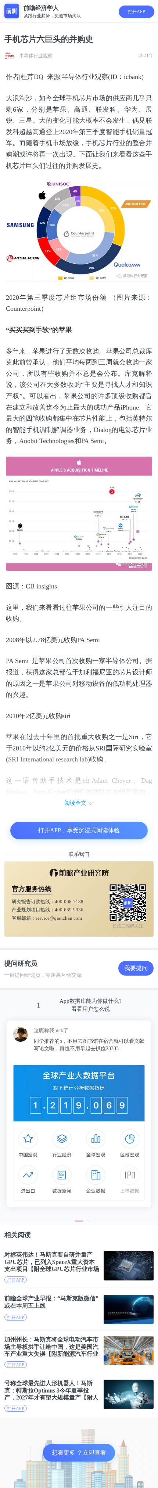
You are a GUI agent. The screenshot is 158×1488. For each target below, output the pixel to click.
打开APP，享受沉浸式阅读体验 (79, 830)
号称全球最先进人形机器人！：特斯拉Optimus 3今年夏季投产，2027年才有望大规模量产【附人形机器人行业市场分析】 (51, 1390)
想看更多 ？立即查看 (79, 1452)
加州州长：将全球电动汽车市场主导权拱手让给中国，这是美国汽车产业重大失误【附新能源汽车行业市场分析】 (51, 1346)
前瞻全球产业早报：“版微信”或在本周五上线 (51, 1301)
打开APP (136, 11)
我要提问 (136, 968)
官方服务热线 (31, 889)
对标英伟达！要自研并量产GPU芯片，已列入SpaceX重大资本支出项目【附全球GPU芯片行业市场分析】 (51, 1261)
